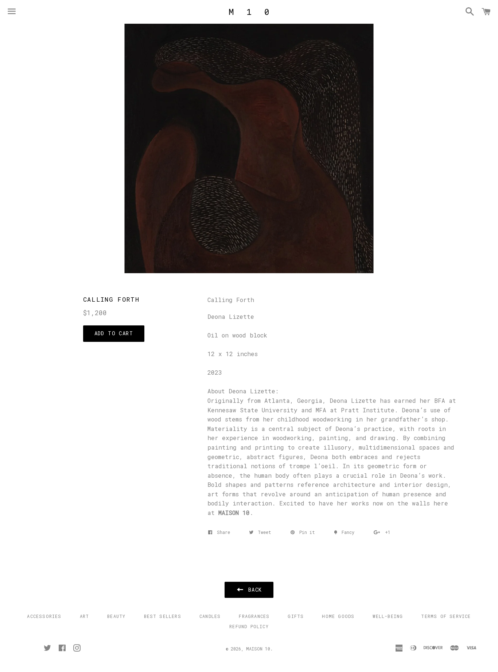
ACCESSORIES (44, 616)
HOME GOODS (338, 616)
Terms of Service (446, 616)
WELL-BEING (388, 616)
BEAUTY (116, 616)
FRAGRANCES (254, 616)
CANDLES (210, 616)
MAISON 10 (258, 649)
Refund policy (249, 626)
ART (84, 616)
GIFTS (296, 616)
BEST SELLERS (162, 616)
